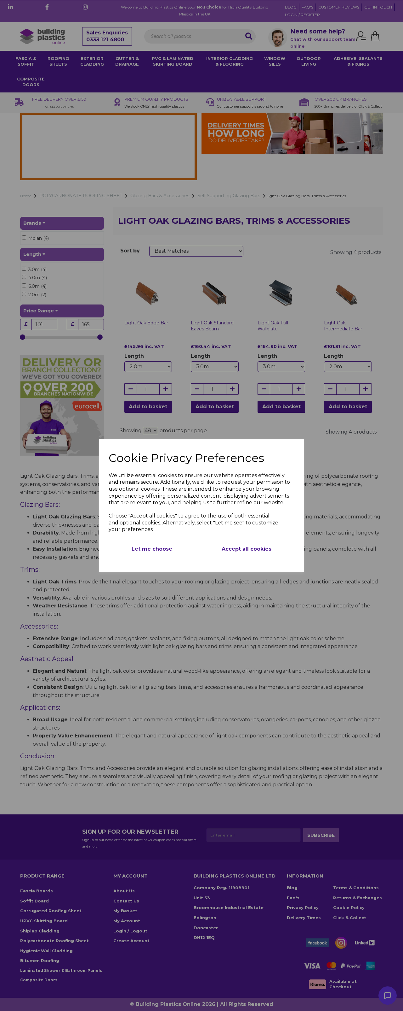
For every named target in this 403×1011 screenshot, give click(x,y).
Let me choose (152, 549)
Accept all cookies (246, 549)
